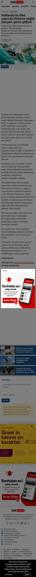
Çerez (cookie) (18, 574)
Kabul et (27, 574)
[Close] (32, 270)
